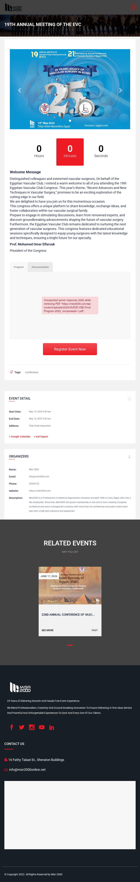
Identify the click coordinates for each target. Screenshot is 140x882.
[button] (19, 89)
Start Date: (15, 411)
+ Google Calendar (19, 436)
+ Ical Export (41, 436)
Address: (14, 425)
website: (14, 490)
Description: (16, 497)
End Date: (14, 418)
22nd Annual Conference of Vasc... (68, 614)
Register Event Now (70, 349)
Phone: (13, 483)
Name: (13, 469)
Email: (12, 476)
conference (31, 372)
